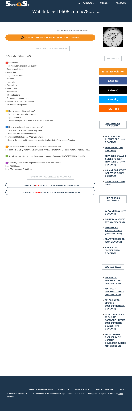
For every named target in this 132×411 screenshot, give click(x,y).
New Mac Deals (113, 267)
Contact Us (63, 390)
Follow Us (121, 3)
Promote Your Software (41, 390)
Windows (87, 3)
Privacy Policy (82, 390)
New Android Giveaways (113, 199)
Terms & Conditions (104, 390)
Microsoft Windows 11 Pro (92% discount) (113, 280)
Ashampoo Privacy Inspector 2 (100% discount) (115, 173)
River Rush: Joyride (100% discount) (112, 250)
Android (104, 3)
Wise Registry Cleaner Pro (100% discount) (115, 139)
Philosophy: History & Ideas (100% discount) (113, 231)
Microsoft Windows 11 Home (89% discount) (114, 292)
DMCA (121, 390)
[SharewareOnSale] (18, 3)
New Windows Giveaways (112, 124)
